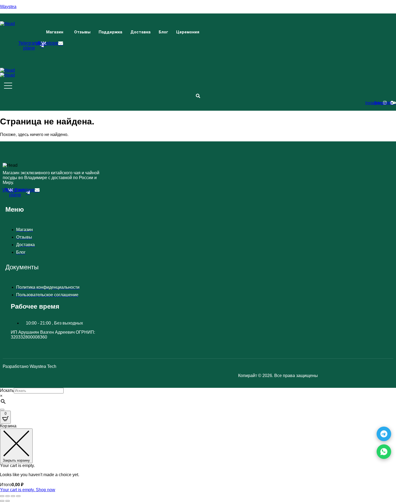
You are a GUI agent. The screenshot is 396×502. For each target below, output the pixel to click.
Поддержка (110, 32)
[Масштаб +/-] (2, 496)
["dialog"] (198, 458)
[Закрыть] (2, 409)
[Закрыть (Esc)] (18, 496)
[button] (56, 32)
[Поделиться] (13, 496)
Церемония (187, 32)
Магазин (54, 32)
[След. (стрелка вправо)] (7, 501)
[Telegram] (384, 434)
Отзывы (82, 32)
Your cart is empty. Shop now (27, 489)
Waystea (8, 6)
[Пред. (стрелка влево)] (2, 501)
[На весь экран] (7, 496)
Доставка (140, 32)
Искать (7, 390)
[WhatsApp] (384, 451)
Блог (163, 32)
